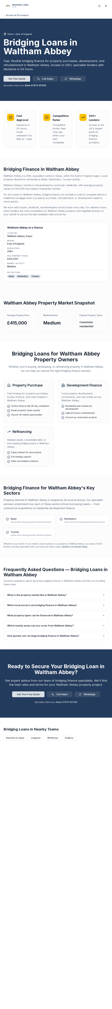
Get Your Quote (16, 78)
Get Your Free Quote (28, 694)
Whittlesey (52, 738)
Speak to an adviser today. (75, 546)
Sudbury (69, 738)
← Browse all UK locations (16, 15)
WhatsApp (75, 78)
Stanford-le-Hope (15, 738)
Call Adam (47, 78)
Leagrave (36, 738)
